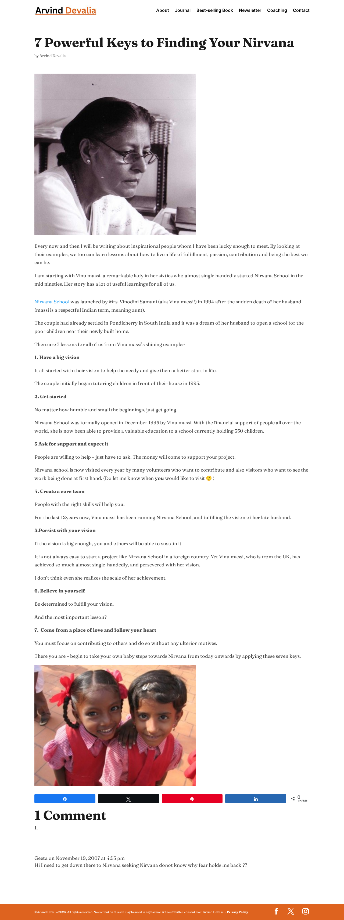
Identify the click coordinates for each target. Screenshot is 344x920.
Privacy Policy (237, 912)
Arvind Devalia (53, 55)
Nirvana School (51, 302)
